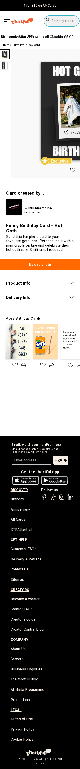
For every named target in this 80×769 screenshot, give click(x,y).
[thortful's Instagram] (61, 499)
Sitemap (17, 579)
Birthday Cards (22, 45)
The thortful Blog (24, 679)
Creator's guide (23, 619)
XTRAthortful (21, 530)
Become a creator (25, 599)
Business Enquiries (27, 669)
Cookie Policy (22, 739)
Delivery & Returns (26, 559)
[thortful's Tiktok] (53, 499)
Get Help (19, 540)
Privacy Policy (22, 729)
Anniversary (20, 509)
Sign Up (61, 460)
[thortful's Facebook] (44, 499)
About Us (18, 649)
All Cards (18, 519)
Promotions (20, 700)
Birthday (7, 37)
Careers (17, 659)
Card (37, 45)
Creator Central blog (27, 629)
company (19, 640)
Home (7, 45)
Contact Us (20, 569)
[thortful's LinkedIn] (70, 499)
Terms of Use (22, 719)
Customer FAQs (24, 549)
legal (16, 710)
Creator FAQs (22, 609)
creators (20, 590)
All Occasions (56, 37)
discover (19, 490)
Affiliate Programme (27, 689)
